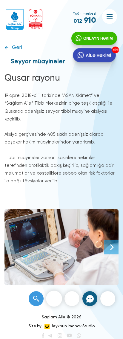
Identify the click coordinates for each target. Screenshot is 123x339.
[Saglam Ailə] (15, 19)
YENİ (115, 49)
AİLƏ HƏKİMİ (98, 55)
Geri (17, 47)
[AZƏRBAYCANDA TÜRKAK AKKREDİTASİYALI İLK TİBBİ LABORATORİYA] (35, 19)
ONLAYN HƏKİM (98, 38)
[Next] (111, 247)
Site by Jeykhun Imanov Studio (62, 326)
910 (84, 21)
